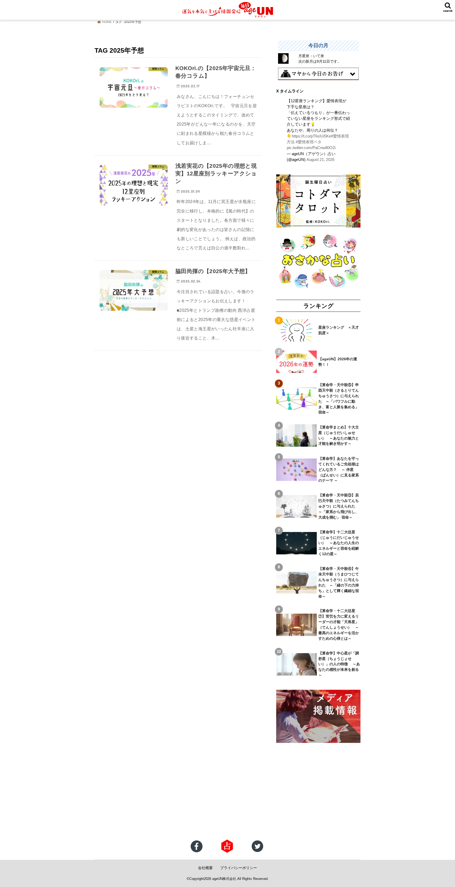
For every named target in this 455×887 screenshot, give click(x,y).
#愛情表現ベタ (309, 142)
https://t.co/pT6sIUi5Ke (311, 136)
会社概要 (205, 868)
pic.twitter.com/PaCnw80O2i (311, 148)
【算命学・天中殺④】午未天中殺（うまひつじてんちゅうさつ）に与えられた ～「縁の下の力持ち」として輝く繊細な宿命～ (338, 582)
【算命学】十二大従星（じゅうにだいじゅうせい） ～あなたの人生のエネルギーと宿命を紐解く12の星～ (338, 543)
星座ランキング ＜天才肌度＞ (338, 330)
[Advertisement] (158, 797)
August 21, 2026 (320, 159)
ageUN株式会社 (224, 879)
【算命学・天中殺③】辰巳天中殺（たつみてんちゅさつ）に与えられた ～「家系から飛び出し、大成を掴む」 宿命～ (338, 506)
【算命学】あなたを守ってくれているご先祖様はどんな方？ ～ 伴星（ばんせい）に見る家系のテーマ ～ (338, 469)
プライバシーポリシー (238, 868)
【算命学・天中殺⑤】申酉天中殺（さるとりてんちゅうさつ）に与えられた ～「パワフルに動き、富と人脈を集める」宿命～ (338, 398)
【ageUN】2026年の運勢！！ (337, 362)
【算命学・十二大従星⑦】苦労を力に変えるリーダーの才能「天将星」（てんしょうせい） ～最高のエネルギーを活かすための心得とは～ (338, 624)
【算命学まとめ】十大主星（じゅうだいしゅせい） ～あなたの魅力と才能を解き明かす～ (338, 435)
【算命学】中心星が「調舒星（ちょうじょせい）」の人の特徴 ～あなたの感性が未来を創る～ (339, 664)
